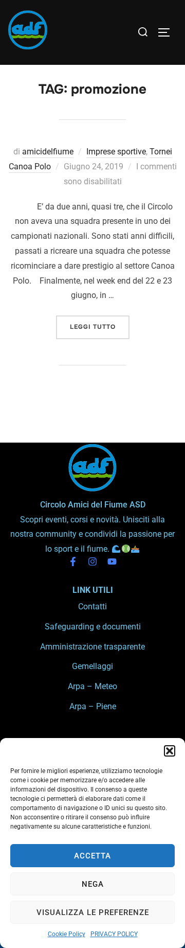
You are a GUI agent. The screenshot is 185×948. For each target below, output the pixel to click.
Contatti (92, 606)
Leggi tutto (100, 323)
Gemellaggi (92, 666)
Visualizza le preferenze (92, 912)
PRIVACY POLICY (114, 934)
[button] (169, 751)
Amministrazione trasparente (92, 647)
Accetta (92, 856)
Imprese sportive (116, 151)
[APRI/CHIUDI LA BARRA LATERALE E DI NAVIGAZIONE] (167, 32)
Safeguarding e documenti (93, 626)
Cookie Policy (66, 934)
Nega (93, 884)
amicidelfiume (47, 151)
